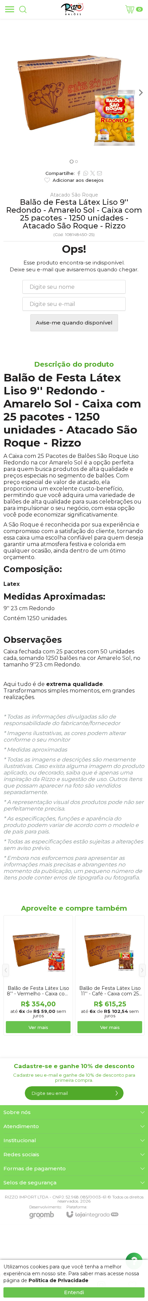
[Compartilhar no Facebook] (78, 173)
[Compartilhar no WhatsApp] (85, 173)
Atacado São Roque (74, 194)
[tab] (71, 161)
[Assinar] (117, 1093)
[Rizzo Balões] (72, 9)
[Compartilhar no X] (92, 173)
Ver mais (38, 1027)
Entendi (74, 1292)
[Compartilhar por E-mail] (99, 173)
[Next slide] (140, 92)
